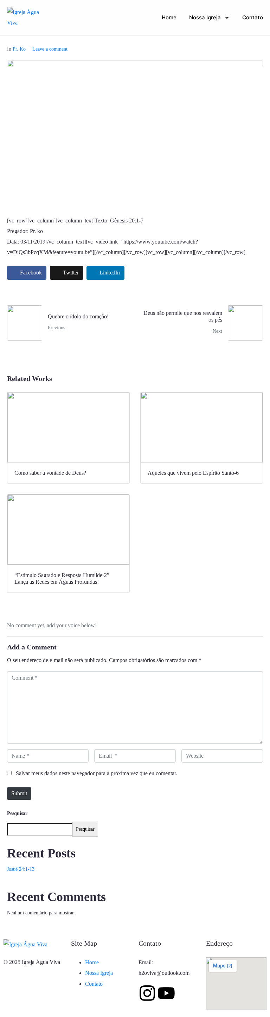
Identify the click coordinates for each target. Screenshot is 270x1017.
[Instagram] (147, 993)
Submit (19, 793)
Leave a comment (50, 49)
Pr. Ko (19, 49)
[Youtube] (166, 993)
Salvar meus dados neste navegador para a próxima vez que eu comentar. (96, 773)
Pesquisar (17, 813)
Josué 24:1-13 (20, 869)
